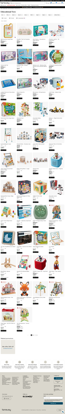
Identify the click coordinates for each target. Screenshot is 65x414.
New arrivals (18, 5)
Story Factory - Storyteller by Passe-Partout (39, 40)
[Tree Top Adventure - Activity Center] (24, 314)
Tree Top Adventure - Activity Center (23, 324)
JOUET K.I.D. (18, 66)
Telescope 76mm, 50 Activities (55, 144)
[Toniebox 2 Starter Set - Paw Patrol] (40, 262)
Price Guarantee (46, 379)
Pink (19, 174)
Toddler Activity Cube (37, 196)
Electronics (4, 383)
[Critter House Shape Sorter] (8, 212)
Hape (17, 272)
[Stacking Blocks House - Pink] (8, 289)
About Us (24, 378)
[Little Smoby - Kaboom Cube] (56, 83)
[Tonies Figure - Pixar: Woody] (56, 262)
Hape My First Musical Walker (23, 271)
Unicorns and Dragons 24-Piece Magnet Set (23, 196)
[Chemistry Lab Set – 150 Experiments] (56, 30)
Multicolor (2, 277)
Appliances (4, 381)
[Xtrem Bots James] (56, 187)
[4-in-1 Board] (56, 238)
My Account (35, 377)
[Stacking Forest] (24, 109)
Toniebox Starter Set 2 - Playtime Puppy (56, 169)
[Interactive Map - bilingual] (24, 56)
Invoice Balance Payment (58, 364)
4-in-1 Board (51, 246)
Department (4, 5)
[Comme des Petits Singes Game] (8, 109)
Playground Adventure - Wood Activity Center (55, 221)
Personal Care (14, 380)
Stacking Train (36, 168)
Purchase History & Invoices (45, 364)
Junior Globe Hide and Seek (38, 144)
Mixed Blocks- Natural (5, 271)
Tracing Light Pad (4, 65)
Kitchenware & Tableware (6, 382)
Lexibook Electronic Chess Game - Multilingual (8, 93)
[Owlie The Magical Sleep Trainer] (40, 212)
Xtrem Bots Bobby (37, 118)
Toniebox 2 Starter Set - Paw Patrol (40, 271)
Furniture (3, 377)
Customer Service (36, 378)
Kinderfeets (2, 272)
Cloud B (18, 40)
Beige (18, 174)
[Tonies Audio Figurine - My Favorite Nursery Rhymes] (24, 289)
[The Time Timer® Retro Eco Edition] (8, 238)
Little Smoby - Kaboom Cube (55, 92)
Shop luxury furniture (35, 5)
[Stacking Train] (40, 160)
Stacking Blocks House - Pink (7, 297)
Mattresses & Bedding (6, 379)
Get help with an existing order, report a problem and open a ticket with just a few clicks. (32, 367)
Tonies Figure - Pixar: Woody (55, 271)
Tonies (34, 272)
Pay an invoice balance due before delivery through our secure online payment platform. (58, 367)
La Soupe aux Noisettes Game (55, 65)
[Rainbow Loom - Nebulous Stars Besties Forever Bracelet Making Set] (40, 56)
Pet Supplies (14, 381)
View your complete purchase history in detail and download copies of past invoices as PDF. (45, 367)
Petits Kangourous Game (38, 246)
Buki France (50, 41)
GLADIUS (2, 66)
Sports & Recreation (5, 384)
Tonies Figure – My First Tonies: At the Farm (8, 324)
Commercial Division (26, 386)
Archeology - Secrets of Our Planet (24, 246)
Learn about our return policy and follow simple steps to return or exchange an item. (7, 367)
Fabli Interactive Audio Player (7, 39)
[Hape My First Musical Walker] (24, 262)
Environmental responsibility (25, 382)
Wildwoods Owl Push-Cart (54, 297)
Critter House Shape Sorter (6, 220)
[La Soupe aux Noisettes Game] (56, 56)
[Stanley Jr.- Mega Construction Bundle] (56, 109)
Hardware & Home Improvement (15, 378)
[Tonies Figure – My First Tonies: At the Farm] (8, 314)
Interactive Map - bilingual (22, 65)
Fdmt (1, 247)
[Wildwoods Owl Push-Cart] (56, 289)
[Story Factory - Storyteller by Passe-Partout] (40, 30)
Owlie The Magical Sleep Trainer (39, 220)
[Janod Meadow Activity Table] (40, 289)
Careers (24, 379)
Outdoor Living (14, 379)
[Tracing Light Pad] (8, 56)
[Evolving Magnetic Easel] (8, 135)
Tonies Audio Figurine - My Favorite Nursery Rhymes (24, 298)
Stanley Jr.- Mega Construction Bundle (55, 119)
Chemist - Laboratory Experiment (24, 220)
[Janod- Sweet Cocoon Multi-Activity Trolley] (8, 160)
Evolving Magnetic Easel (6, 144)
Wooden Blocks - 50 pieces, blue (23, 144)
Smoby (50, 93)
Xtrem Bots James (53, 196)
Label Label (2, 298)
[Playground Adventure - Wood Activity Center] (56, 212)
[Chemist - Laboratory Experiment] (24, 212)
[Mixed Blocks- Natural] (8, 262)
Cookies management (27, 383)
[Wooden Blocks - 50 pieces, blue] (24, 135)
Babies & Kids (4, 380)
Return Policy (6, 364)
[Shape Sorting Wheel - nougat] (24, 160)
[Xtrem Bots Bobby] (40, 109)
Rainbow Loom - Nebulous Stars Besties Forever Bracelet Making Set (40, 66)
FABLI (1, 40)
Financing (45, 378)
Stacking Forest (20, 118)
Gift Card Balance (47, 381)
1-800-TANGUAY (9, 0)
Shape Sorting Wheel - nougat (23, 168)
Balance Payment (47, 380)
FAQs (24, 380)
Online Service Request (32, 364)
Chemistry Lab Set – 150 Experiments (54, 40)
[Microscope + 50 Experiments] (40, 83)
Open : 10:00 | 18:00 (56, 0)
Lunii (33, 41)
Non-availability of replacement (36, 381)
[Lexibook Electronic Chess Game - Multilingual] (8, 83)
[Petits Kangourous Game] (40, 238)
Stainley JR (50, 120)
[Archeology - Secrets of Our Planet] (24, 238)
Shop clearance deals (11, 5)
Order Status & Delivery (19, 364)
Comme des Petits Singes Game (7, 118)
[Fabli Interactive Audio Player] (8, 30)
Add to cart (3, 45)
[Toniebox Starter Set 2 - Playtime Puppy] (56, 160)
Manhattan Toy (51, 298)
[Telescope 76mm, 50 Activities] (56, 135)
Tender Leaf (18, 119)
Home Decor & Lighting (6, 378)
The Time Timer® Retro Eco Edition (8, 246)
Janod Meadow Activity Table (39, 297)
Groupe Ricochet (35, 119)
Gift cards (35, 379)
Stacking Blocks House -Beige (7, 196)
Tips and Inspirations (26, 388)
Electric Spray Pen (21, 92)
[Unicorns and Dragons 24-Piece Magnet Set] (24, 187)
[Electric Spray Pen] (24, 83)
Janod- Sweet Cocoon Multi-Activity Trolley (7, 169)
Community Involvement (27, 381)
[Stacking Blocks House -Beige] (8, 187)
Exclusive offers (24, 5)
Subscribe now (53, 403)
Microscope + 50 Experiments (39, 92)
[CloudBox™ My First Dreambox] (24, 30)
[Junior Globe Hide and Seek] (40, 135)
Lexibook (2, 94)
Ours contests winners (27, 387)
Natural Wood (6, 277)
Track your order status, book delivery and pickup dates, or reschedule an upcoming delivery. (19, 367)
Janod (17, 198)
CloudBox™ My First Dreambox (23, 39)
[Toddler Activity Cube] (40, 187)
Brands (29, 5)
